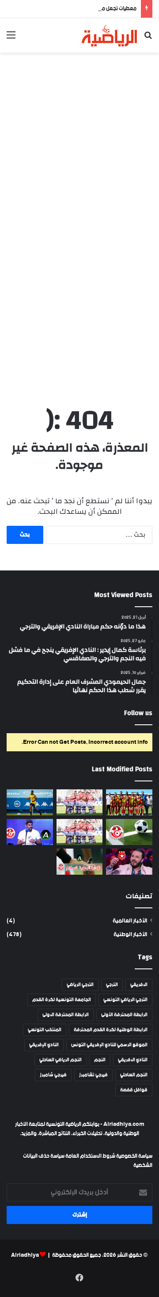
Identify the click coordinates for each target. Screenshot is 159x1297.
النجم (100, 1060)
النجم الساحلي (134, 1075)
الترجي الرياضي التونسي (125, 1000)
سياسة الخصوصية (133, 1156)
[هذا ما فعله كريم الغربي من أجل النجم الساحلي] (129, 862)
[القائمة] (11, 39)
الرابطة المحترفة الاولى (65, 1015)
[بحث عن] (148, 39)
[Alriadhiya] (109, 35)
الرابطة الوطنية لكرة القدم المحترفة (111, 1030)
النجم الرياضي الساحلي (60, 1060)
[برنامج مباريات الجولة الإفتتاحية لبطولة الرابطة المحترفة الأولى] (129, 832)
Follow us (138, 713)
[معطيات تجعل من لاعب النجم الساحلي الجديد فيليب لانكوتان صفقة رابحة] (30, 802)
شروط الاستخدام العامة (90, 1156)
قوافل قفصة (134, 1090)
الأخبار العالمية (130, 921)
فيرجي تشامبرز (93, 1075)
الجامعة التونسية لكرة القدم (61, 1000)
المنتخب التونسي (44, 1030)
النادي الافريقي (133, 1060)
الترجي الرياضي (80, 985)
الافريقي (139, 985)
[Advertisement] (79, 141)
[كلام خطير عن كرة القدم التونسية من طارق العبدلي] (30, 832)
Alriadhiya (25, 1255)
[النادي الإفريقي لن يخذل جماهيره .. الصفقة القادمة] (80, 832)
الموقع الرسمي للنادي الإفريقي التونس (109, 1045)
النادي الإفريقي (44, 1045)
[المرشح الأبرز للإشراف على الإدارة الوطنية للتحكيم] (80, 862)
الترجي (112, 985)
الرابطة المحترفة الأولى (124, 1015)
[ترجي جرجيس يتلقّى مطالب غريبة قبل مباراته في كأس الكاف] (129, 802)
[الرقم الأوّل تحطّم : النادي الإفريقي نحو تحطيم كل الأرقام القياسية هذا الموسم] (80, 802)
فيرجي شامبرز (53, 1075)
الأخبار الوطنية (130, 934)
